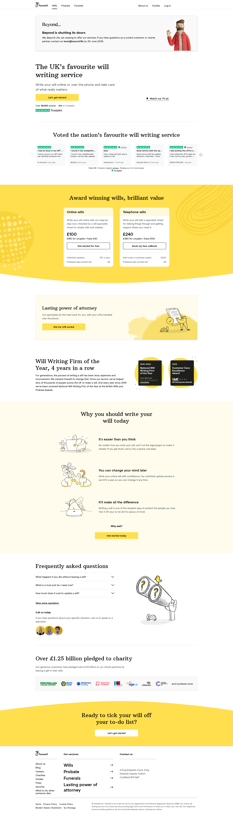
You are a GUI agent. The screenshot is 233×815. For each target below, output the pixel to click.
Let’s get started (57, 97)
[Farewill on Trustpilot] (49, 110)
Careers (40, 771)
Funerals (78, 5)
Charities (40, 775)
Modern (48, 807)
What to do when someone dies (45, 792)
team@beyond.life (74, 41)
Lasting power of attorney (80, 787)
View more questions (47, 603)
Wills (54, 5)
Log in (167, 5)
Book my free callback (144, 246)
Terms (38, 804)
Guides (156, 5)
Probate (65, 5)
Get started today (116, 535)
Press (38, 782)
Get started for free (88, 246)
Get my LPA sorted (63, 327)
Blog (38, 767)
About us (143, 5)
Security (40, 786)
